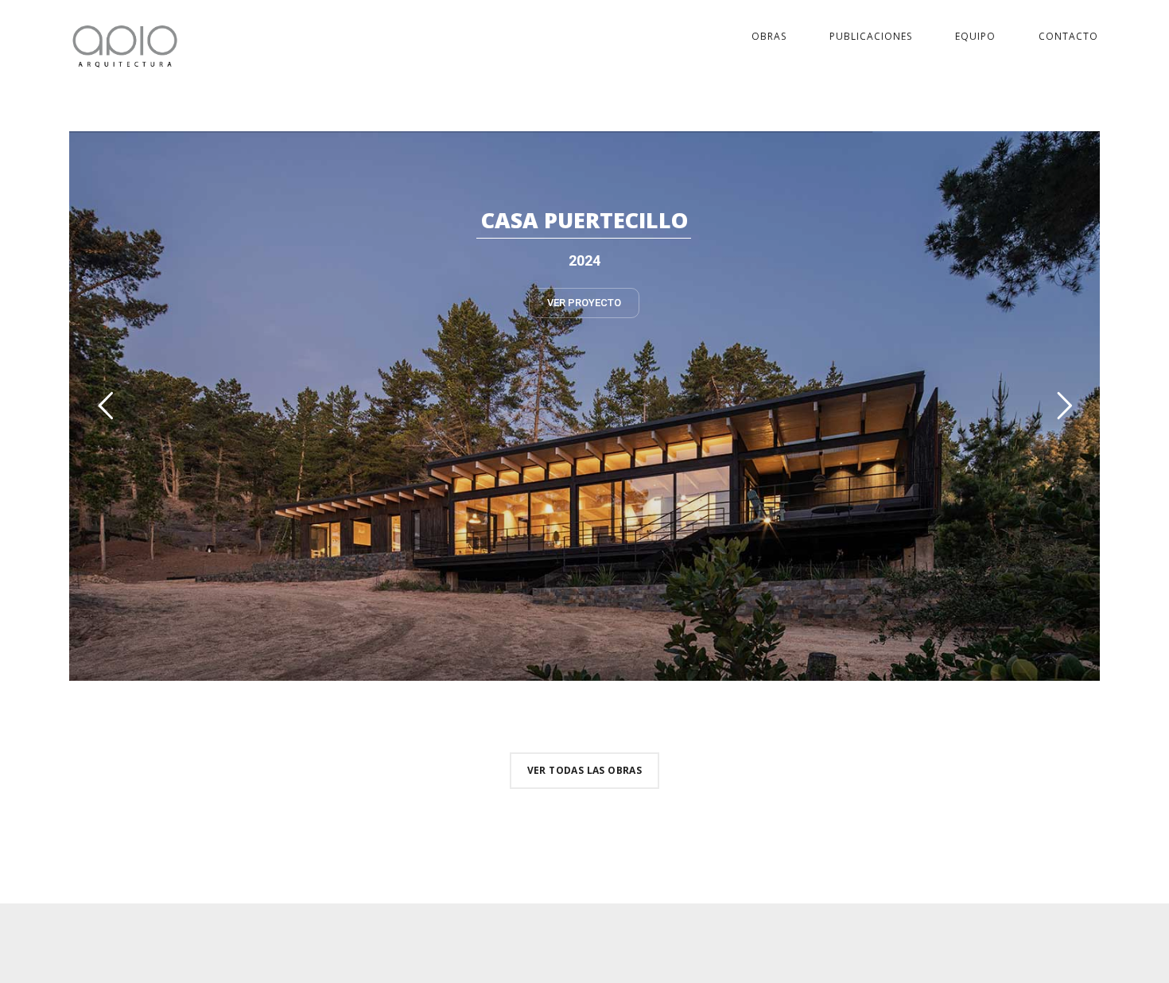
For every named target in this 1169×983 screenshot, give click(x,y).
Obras (769, 36)
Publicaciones (870, 36)
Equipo (975, 36)
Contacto (1068, 36)
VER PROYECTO (584, 303)
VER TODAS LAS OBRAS (585, 770)
